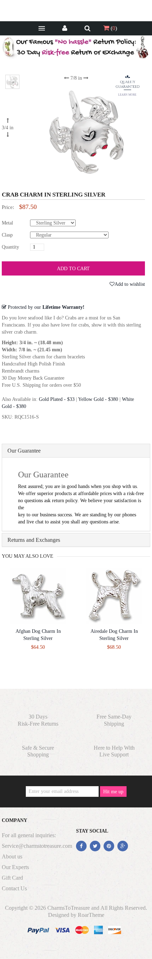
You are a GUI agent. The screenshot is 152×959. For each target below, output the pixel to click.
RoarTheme (91, 915)
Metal (7, 223)
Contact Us (14, 888)
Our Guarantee (24, 451)
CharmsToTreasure (68, 908)
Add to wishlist (130, 284)
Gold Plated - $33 (57, 399)
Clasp (7, 235)
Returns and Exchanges (33, 540)
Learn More (127, 94)
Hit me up (113, 791)
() (113, 28)
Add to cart (73, 268)
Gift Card (12, 878)
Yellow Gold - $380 (98, 399)
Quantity (10, 247)
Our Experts (15, 867)
